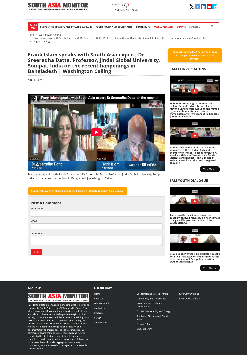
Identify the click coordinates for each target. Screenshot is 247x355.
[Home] (58, 7)
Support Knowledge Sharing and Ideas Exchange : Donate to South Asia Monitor (77, 191)
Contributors (100, 322)
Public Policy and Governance (114, 27)
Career (97, 317)
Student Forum (144, 328)
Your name (37, 208)
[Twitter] (192, 6)
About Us (98, 298)
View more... (210, 169)
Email (34, 220)
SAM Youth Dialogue (189, 180)
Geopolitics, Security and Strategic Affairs (66, 27)
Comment (36, 233)
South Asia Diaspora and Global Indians (152, 318)
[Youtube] (209, 6)
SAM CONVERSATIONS (188, 69)
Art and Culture (144, 323)
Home (31, 34)
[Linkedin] (203, 6)
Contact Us (99, 308)
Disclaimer (99, 312)
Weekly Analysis (163, 27)
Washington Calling (50, 34)
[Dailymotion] (214, 6)
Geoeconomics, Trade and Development (149, 305)
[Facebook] (197, 6)
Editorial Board (101, 303)
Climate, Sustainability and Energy (153, 311)
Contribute (143, 27)
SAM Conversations (189, 293)
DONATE (181, 27)
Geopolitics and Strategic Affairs (152, 293)
